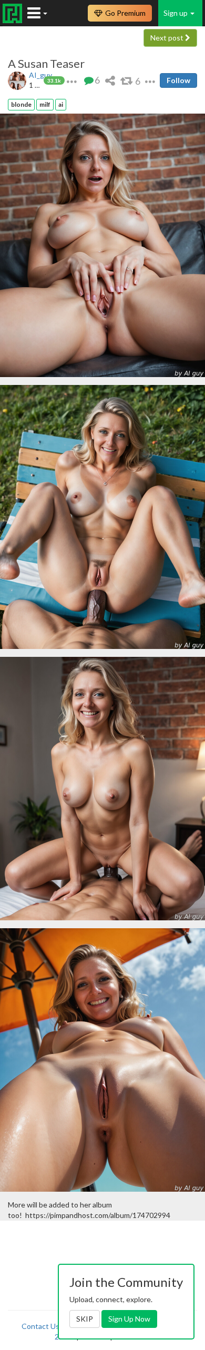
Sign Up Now (129, 1318)
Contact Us (40, 1326)
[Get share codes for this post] (110, 80)
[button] (71, 80)
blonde (21, 104)
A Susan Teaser (46, 63)
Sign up (176, 12)
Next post (167, 37)
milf (44, 104)
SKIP (84, 1318)
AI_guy (40, 74)
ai (60, 104)
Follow (178, 80)
